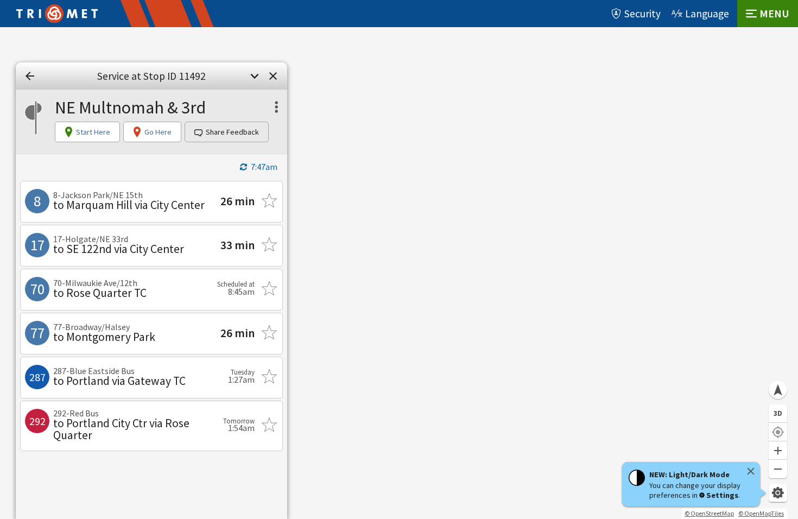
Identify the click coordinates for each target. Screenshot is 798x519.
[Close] (751, 471)
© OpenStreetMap (709, 513)
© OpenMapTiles (761, 513)
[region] (399, 273)
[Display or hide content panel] (254, 76)
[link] (30, 76)
